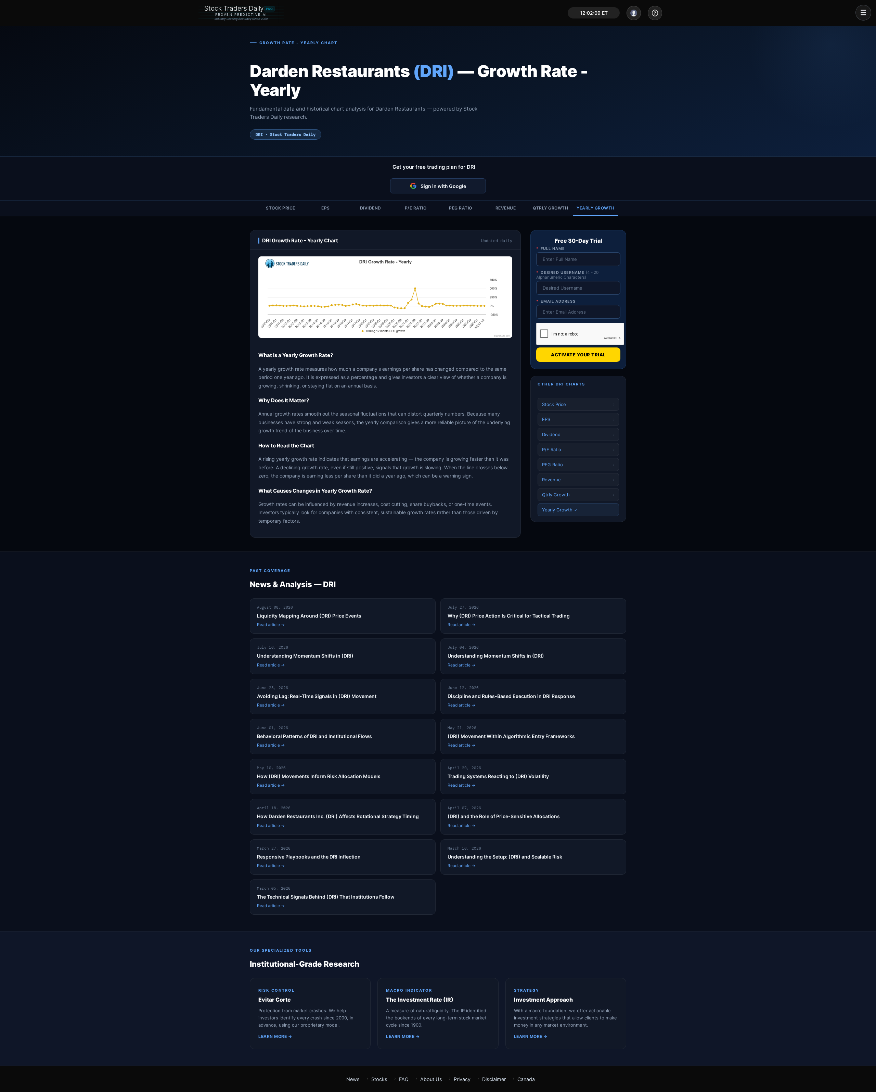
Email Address (556, 301)
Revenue (505, 208)
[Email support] (655, 13)
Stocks (379, 1079)
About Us (431, 1079)
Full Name (550, 248)
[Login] (634, 13)
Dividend (370, 208)
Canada (526, 1079)
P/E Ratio (416, 208)
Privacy (462, 1079)
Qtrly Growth (550, 208)
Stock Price (280, 208)
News (353, 1079)
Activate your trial (578, 354)
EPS (325, 208)
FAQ (404, 1079)
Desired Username (567, 275)
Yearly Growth (596, 208)
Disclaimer (494, 1079)
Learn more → (275, 1036)
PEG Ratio (460, 208)
